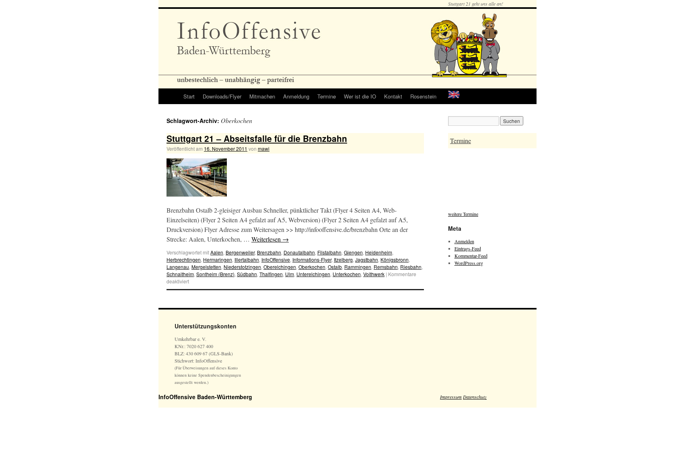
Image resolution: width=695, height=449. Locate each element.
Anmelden (464, 241)
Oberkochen (311, 266)
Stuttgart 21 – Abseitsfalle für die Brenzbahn (257, 138)
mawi (263, 148)
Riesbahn (411, 266)
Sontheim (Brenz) (215, 274)
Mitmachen (262, 96)
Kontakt (393, 96)
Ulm (289, 274)
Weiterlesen (270, 239)
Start (189, 96)
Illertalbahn (246, 259)
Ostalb (335, 266)
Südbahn (247, 274)
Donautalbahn (299, 252)
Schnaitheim (180, 274)
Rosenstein (423, 96)
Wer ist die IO (360, 96)
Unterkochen (347, 274)
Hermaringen (217, 259)
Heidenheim (378, 252)
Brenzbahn (269, 252)
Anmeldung (296, 96)
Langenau (178, 266)
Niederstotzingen (242, 266)
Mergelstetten (206, 266)
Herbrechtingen (184, 259)
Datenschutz (475, 397)
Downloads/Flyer (222, 96)
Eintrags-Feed (467, 248)
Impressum (451, 397)
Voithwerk (374, 274)
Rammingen (357, 266)
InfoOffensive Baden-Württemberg (205, 397)
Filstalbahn (329, 252)
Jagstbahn (366, 259)
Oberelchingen (279, 266)
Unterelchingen (313, 274)
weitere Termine (463, 214)
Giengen (353, 252)
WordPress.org (468, 263)
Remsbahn (386, 266)
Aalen (216, 252)
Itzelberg (343, 259)
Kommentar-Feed (470, 255)
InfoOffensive (275, 259)
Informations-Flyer (311, 259)
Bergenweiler (240, 252)
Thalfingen (271, 274)
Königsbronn (394, 259)
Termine (326, 96)
